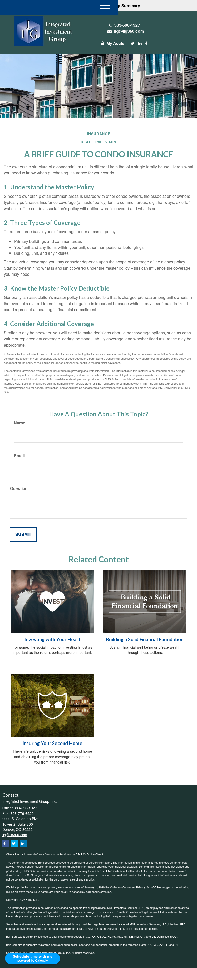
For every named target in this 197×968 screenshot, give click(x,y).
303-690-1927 (127, 25)
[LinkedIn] (140, 43)
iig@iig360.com (129, 31)
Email (19, 455)
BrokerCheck (95, 854)
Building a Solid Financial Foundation (144, 639)
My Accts (115, 43)
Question (19, 488)
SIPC (182, 924)
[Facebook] (146, 43)
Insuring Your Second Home (52, 743)
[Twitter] (132, 43)
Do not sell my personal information (89, 891)
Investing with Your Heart (52, 639)
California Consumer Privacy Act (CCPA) (135, 887)
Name (19, 423)
